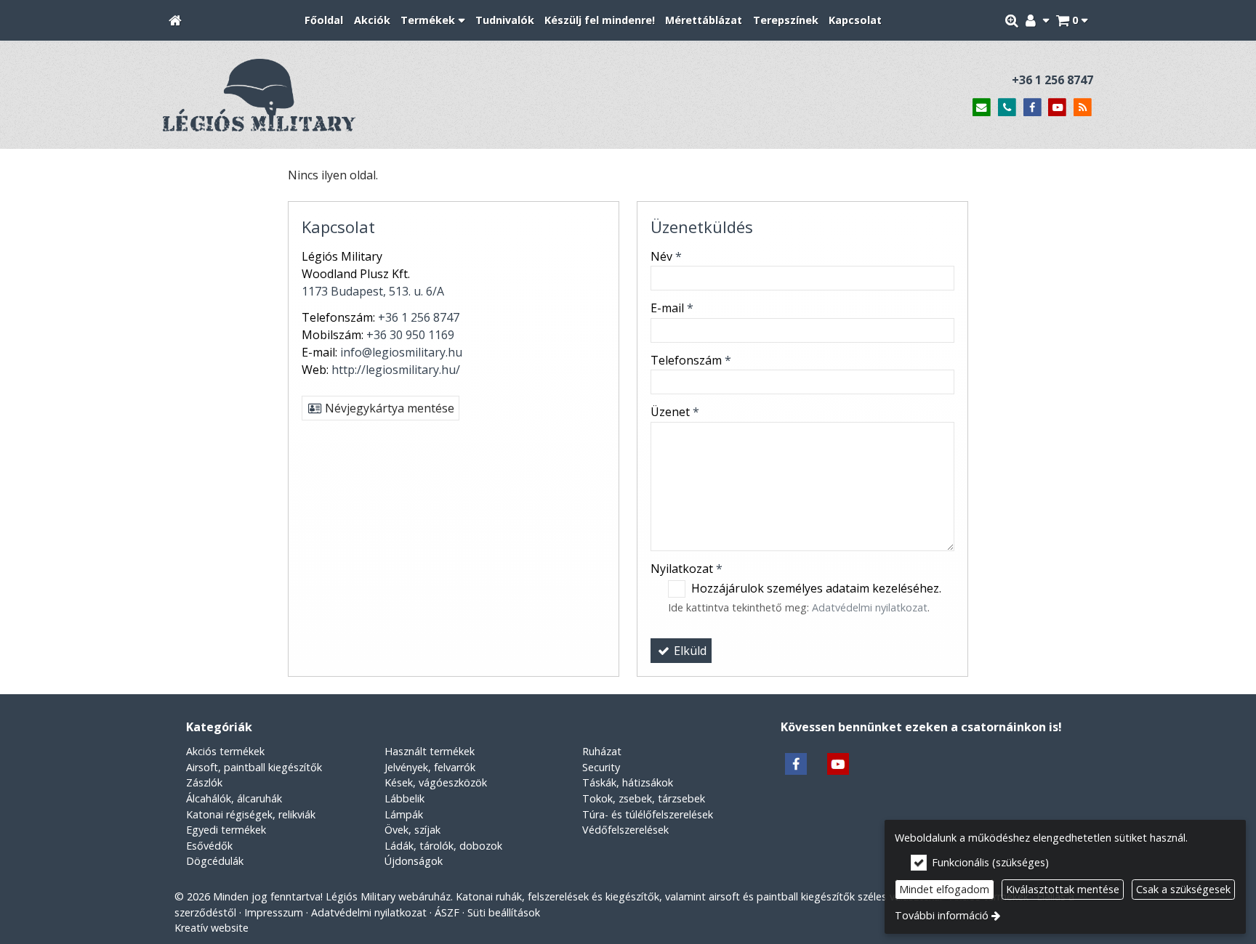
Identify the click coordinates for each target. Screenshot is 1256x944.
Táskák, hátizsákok (627, 782)
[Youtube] (1057, 107)
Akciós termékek (225, 751)
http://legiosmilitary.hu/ (395, 370)
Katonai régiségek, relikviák (250, 814)
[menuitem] (175, 20)
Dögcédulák (214, 861)
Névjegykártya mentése (388, 408)
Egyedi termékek (226, 830)
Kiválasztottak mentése (1062, 889)
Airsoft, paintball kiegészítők (254, 767)
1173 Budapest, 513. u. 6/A (373, 291)
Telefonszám (691, 360)
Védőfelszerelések (625, 830)
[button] (1071, 20)
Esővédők (209, 846)
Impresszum (273, 912)
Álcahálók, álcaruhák (234, 798)
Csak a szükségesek (1183, 889)
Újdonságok (414, 861)
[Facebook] (1032, 107)
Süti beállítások (503, 912)
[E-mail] (981, 107)
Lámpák (404, 814)
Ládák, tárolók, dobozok (443, 846)
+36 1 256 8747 (1052, 80)
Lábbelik (404, 798)
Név (666, 256)
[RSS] (1082, 107)
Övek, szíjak (412, 830)
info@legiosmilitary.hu (401, 352)
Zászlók (204, 782)
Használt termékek (430, 751)
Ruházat (601, 751)
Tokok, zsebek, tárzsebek (643, 798)
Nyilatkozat (686, 569)
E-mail (672, 308)
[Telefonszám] (1007, 107)
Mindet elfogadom (944, 889)
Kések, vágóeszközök (436, 782)
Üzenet (675, 412)
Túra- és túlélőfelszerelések (647, 814)
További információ (942, 915)
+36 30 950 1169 (410, 335)
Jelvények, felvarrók (430, 767)
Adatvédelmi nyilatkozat (869, 607)
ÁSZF (447, 912)
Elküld (688, 651)
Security (601, 767)
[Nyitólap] (175, 20)
